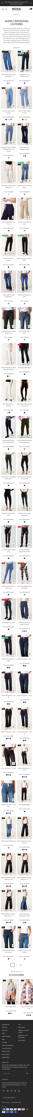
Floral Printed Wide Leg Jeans (24, 223)
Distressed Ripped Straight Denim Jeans (24, 550)
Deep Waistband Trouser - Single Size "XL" (8, 914)
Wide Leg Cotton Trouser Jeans (24, 259)
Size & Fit (4, 1030)
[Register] (27, 1073)
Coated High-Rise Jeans (8, 622)
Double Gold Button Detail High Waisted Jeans (8, 368)
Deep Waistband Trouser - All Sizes (24, 842)
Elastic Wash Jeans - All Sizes (24, 769)
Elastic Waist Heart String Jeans (24, 186)
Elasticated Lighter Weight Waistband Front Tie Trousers (8, 149)
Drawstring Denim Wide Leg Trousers (8, 75)
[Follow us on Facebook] (4, 1091)
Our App (4, 1042)
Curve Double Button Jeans (24, 332)
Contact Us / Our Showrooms (23, 1036)
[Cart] (30, 9)
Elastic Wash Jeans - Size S (8, 732)
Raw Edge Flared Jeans (24, 367)
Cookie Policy (5, 1057)
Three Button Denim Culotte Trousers (24, 623)
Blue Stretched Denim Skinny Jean (8, 587)
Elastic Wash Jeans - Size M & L (8, 805)
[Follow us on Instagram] (8, 1091)
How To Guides (6, 1036)
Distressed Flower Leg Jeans (24, 296)
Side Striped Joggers (24, 804)
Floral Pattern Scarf (10, 1006)
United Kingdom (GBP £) (8, 1097)
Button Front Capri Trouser (8, 259)
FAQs (3, 1033)
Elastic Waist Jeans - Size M (8, 696)
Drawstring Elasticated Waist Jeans (8, 951)
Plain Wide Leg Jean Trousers (8, 405)
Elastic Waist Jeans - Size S (24, 659)
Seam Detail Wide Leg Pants (8, 223)
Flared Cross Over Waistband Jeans (24, 148)
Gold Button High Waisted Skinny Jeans (24, 405)
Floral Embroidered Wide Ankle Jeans (8, 186)
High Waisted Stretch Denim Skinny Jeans (8, 441)
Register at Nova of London (23, 1031)
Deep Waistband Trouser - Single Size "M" (8, 878)
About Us (4, 1027)
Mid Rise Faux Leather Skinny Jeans (24, 514)
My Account (21, 1027)
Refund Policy (6, 1051)
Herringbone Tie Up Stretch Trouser (24, 75)
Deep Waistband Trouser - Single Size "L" (24, 878)
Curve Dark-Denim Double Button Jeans (8, 332)
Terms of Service (6, 1048)
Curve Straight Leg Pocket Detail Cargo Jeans (24, 441)
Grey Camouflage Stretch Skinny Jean (25, 587)
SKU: (4, 80)
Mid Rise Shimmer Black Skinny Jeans (24, 477)
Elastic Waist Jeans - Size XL (24, 732)
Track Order (21, 1040)
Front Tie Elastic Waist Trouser (8, 112)
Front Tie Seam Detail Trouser (24, 112)
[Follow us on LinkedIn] (19, 1091)
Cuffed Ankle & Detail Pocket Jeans (9, 296)
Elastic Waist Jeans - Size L (24, 695)
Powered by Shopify (16, 1102)
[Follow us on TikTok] (15, 1091)
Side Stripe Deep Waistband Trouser (24, 914)
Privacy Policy (6, 1054)
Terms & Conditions (7, 1045)
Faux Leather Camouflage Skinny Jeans (8, 477)
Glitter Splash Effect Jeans (8, 841)
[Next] (21, 965)
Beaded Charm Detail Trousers (24, 951)
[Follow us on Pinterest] (11, 1091)
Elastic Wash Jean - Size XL (8, 768)
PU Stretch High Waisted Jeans (8, 550)
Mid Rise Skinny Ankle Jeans (8, 514)
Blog (3, 1039)
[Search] (6, 9)
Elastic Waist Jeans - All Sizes (8, 660)
